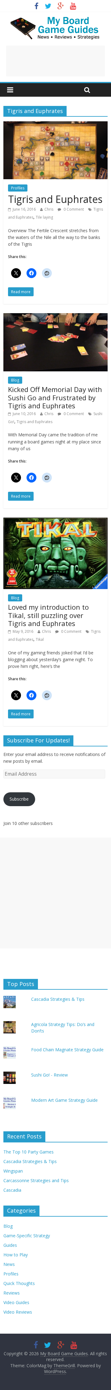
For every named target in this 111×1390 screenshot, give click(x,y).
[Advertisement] (55, 61)
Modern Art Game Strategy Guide (64, 1100)
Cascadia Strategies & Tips (57, 999)
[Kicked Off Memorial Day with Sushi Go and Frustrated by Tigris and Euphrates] (55, 316)
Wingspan (13, 1171)
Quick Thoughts (19, 1283)
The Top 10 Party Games (28, 1152)
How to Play (15, 1255)
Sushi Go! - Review (49, 1075)
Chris (48, 209)
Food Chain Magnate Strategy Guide (67, 1050)
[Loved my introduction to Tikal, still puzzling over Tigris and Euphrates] (55, 521)
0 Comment (73, 209)
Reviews (11, 1293)
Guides (10, 1245)
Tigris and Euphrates (55, 199)
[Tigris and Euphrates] (55, 125)
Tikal (40, 639)
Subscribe (19, 799)
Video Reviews (17, 1312)
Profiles (17, 188)
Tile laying (44, 217)
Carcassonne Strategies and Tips (36, 1180)
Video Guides (16, 1302)
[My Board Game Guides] (55, 18)
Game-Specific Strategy (26, 1235)
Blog (15, 380)
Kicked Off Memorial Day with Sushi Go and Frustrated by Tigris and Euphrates (55, 397)
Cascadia (12, 1190)
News (9, 1264)
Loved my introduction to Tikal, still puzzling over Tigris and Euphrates (48, 615)
